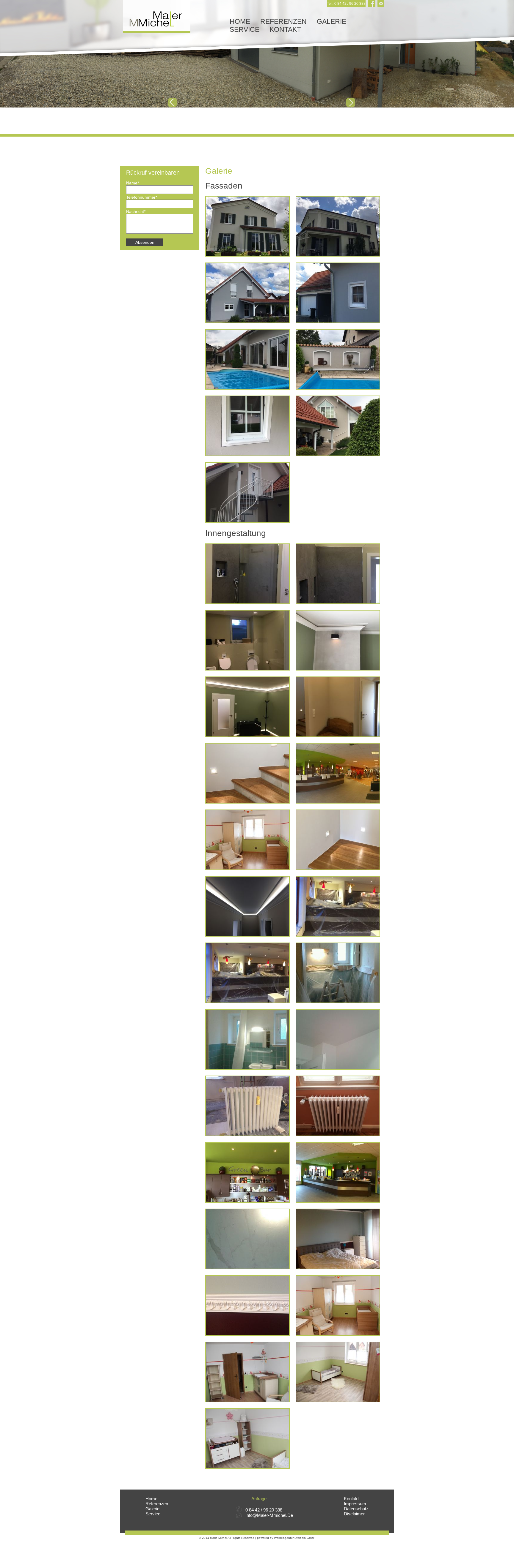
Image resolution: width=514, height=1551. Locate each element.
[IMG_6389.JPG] (338, 1372)
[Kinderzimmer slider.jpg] (247, 839)
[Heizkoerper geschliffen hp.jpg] (247, 1106)
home (240, 21)
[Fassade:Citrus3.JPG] (247, 226)
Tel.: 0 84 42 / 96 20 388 (346, 3)
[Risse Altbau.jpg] (247, 1239)
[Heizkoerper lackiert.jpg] (338, 1106)
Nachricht (135, 211)
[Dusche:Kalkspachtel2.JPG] (247, 573)
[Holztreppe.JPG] (247, 773)
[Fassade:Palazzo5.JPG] (338, 426)
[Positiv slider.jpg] (338, 773)
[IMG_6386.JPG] (247, 1372)
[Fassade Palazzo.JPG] (247, 492)
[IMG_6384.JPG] (338, 1305)
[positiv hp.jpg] (247, 1172)
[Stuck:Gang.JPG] (247, 906)
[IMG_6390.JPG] (247, 1438)
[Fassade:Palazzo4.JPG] (247, 426)
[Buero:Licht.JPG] (247, 706)
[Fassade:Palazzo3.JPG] (247, 359)
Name (135, 183)
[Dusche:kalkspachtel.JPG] (338, 573)
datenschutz (356, 1508)
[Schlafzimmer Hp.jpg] (338, 1239)
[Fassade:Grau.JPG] (338, 292)
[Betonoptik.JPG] (338, 640)
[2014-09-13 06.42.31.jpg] (338, 906)
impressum (355, 1503)
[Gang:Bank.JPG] (338, 706)
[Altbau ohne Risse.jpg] (338, 1039)
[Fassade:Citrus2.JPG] (338, 226)
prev (172, 102)
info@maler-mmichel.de (269, 1515)
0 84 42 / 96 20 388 (263, 1509)
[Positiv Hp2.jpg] (338, 1172)
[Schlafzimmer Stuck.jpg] (247, 1305)
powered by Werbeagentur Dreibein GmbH (286, 1537)
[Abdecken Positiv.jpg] (247, 973)
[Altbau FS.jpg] (338, 973)
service (244, 29)
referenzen (283, 21)
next (350, 102)
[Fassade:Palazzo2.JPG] (338, 359)
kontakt (285, 29)
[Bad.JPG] (247, 640)
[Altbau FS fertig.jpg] (247, 1039)
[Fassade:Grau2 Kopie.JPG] (247, 292)
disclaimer (354, 1513)
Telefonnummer (141, 197)
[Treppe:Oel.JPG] (338, 839)
